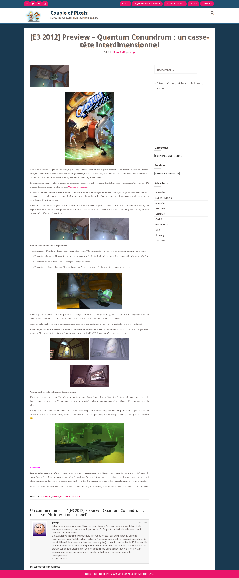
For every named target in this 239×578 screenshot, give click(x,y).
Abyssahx (160, 192)
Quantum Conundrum (77, 187)
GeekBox (159, 219)
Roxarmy (159, 235)
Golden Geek (161, 224)
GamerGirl (160, 214)
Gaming (44, 496)
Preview (55, 496)
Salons (68, 496)
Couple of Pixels (68, 13)
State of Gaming (163, 197)
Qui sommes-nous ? (175, 3)
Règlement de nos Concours (147, 3)
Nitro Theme (103, 574)
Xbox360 (76, 496)
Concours (207, 3)
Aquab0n (160, 203)
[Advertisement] (181, 119)
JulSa (157, 230)
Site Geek (160, 240)
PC (50, 496)
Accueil (125, 3)
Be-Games (160, 208)
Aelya (132, 52)
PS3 (62, 496)
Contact (193, 3)
